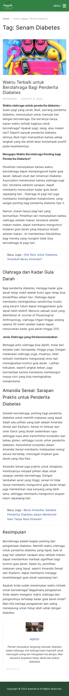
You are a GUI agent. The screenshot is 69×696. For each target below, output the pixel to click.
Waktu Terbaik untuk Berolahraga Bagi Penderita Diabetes (30, 87)
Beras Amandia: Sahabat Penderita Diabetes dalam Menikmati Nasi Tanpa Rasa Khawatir (31, 514)
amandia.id (12, 668)
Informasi (10, 98)
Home (6, 18)
